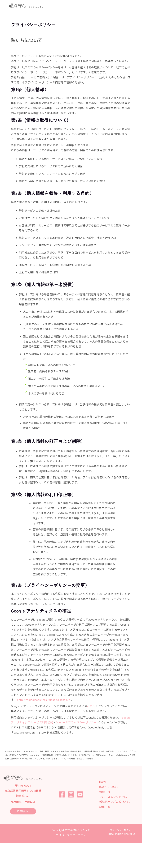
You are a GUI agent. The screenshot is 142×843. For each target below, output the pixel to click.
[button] (23, 811)
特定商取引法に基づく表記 (121, 834)
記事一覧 (104, 807)
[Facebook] (62, 794)
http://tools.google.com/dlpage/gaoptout (43, 700)
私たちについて (109, 787)
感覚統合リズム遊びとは (114, 802)
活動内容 (104, 792)
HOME (103, 782)
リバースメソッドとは (113, 797)
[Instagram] (71, 794)
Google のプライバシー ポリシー (76, 722)
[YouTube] (80, 794)
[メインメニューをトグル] (129, 6)
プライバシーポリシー (121, 830)
